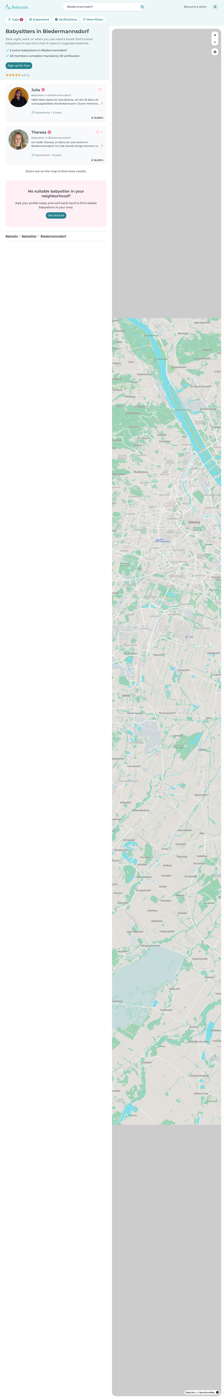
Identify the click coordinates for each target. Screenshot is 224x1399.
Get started (56, 215)
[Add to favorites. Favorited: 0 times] (100, 90)
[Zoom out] (214, 42)
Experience (40, 19)
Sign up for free (19, 65)
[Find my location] (214, 51)
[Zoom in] (214, 35)
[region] (166, 712)
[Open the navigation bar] (215, 7)
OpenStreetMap (207, 1392)
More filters (94, 19)
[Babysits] (17, 7)
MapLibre (190, 1392)
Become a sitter (195, 6)
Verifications (67, 19)
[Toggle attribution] (217, 1392)
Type (16, 19)
